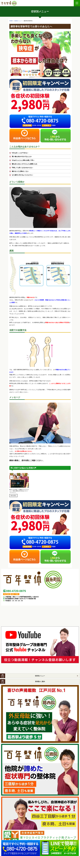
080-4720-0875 (16, 591)
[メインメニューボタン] (77, 3)
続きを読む (13, 495)
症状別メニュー (18, 20)
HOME (11, 20)
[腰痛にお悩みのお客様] (19, 487)
